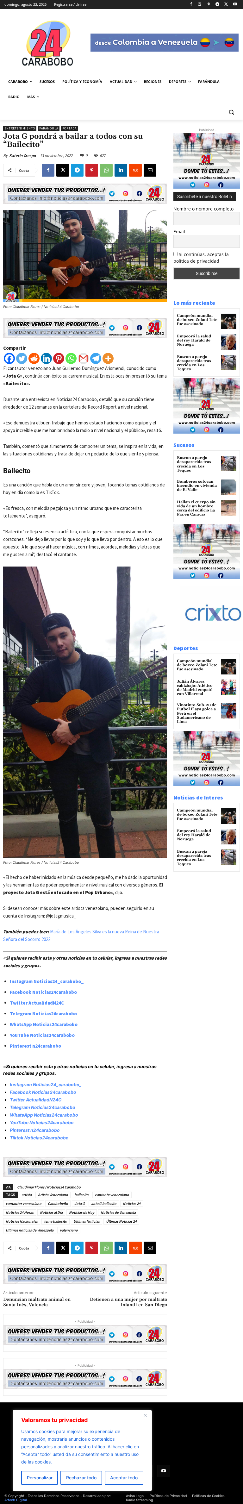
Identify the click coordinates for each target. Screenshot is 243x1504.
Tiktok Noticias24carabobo (39, 1137)
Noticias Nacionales (22, 1221)
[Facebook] (191, 4)
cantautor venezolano (23, 1203)
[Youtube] (235, 4)
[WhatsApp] (106, 170)
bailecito (81, 1194)
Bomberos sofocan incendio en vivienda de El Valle (197, 485)
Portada (69, 128)
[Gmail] (83, 358)
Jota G (79, 1203)
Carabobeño (58, 1203)
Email (179, 232)
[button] (231, 112)
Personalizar (40, 1477)
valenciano (69, 1230)
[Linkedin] (121, 170)
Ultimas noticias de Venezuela (29, 1230)
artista (27, 1194)
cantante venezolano (112, 1194)
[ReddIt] (135, 170)
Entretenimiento (19, 128)
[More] (108, 358)
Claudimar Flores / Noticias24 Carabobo (49, 1187)
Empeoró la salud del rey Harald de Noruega (194, 340)
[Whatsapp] (71, 358)
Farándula (48, 128)
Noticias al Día (51, 1212)
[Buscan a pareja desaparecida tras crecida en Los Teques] (228, 362)
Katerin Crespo (22, 155)
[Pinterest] (208, 4)
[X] (226, 4)
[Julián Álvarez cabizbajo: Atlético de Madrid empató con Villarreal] (228, 687)
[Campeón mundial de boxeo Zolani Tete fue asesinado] (228, 321)
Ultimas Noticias (86, 1221)
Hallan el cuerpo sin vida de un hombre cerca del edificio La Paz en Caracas (196, 508)
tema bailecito (55, 1221)
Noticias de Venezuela (118, 1212)
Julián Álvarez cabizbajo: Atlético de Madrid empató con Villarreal (195, 688)
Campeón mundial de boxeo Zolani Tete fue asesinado (197, 319)
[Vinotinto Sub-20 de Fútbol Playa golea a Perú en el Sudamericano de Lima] (228, 710)
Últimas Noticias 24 (121, 1221)
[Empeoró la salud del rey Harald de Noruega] (228, 342)
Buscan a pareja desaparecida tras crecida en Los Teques (194, 363)
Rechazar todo (81, 1477)
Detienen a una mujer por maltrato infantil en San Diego (128, 1302)
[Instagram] (199, 4)
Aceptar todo (124, 1477)
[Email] (150, 170)
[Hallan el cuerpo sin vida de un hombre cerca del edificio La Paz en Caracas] (228, 508)
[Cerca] (145, 1415)
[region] (82, 1450)
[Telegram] (217, 4)
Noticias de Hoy (81, 1212)
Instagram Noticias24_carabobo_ (47, 981)
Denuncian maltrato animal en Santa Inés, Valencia (37, 1302)
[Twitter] (21, 358)
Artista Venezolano (53, 1194)
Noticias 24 (131, 1203)
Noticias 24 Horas (20, 1212)
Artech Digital (15, 1500)
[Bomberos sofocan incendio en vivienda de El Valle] (228, 487)
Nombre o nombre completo (203, 209)
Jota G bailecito (103, 1203)
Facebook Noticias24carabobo (43, 992)
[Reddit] (34, 358)
